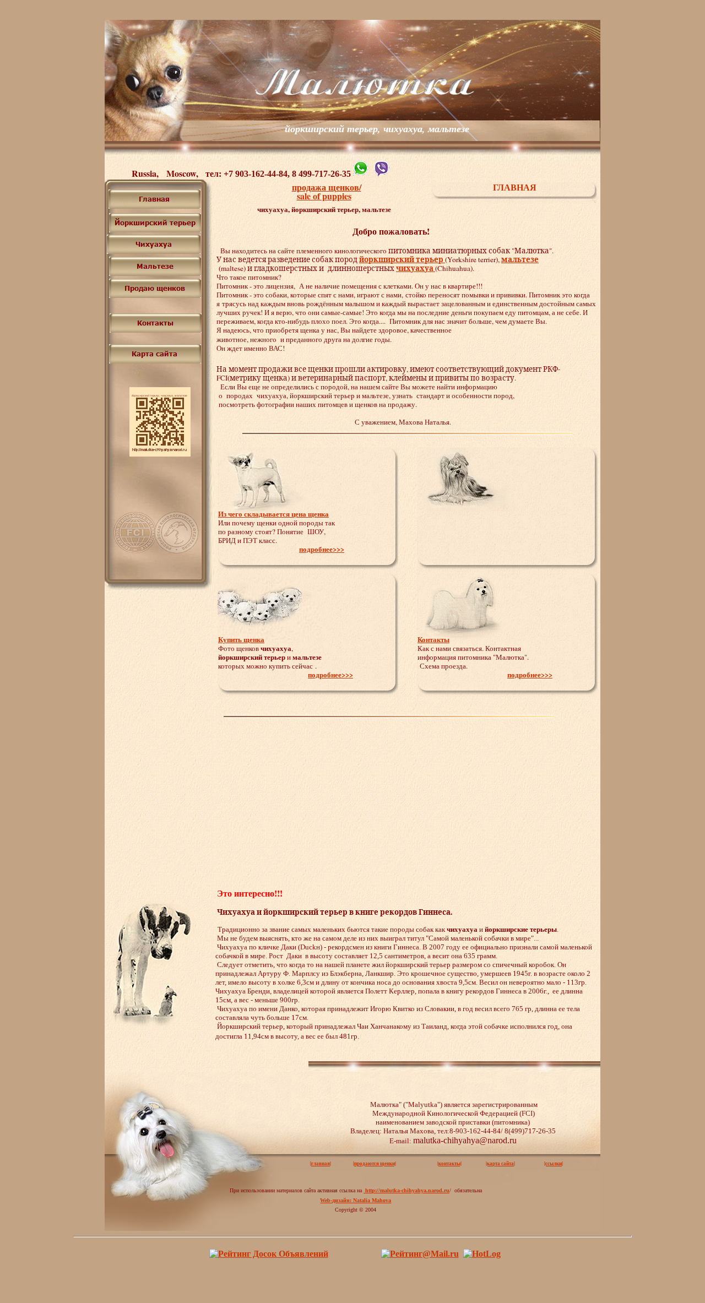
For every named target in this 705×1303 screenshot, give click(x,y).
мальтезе (520, 259)
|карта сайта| (500, 1163)
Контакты (433, 639)
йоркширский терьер (402, 259)
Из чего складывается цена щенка (273, 513)
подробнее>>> (321, 549)
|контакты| (449, 1163)
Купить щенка (241, 639)
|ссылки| (553, 1163)
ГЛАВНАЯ (514, 187)
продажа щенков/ (326, 187)
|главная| (320, 1163)
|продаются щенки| (374, 1163)
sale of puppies (324, 195)
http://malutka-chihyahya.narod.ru (406, 1190)
